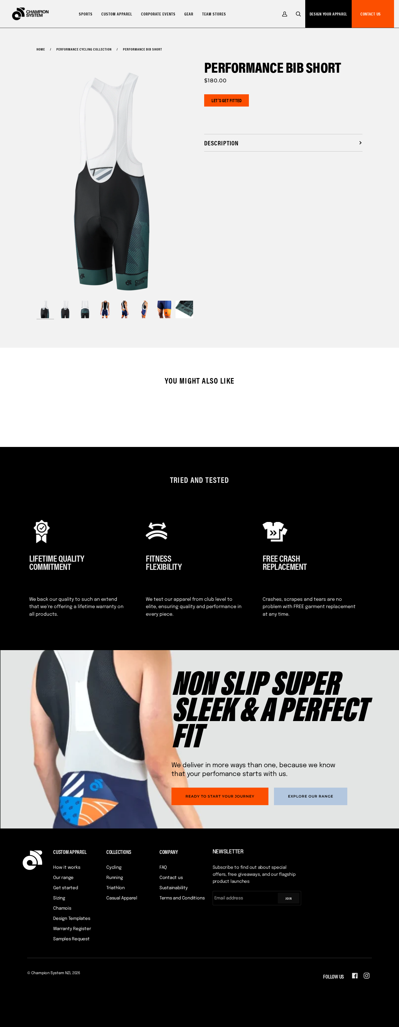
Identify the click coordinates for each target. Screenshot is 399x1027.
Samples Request (71, 939)
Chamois (62, 908)
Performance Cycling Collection (84, 49)
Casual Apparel (121, 898)
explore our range (310, 796)
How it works (66, 867)
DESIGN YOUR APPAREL (328, 14)
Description (221, 142)
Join (288, 898)
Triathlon (115, 888)
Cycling (113, 867)
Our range (63, 877)
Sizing (59, 898)
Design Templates (71, 918)
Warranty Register (72, 929)
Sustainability (173, 888)
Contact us (171, 877)
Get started (65, 888)
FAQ (163, 867)
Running (114, 877)
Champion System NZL (51, 973)
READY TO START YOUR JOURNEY (219, 796)
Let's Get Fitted (226, 100)
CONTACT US (370, 14)
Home (41, 49)
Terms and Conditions (182, 898)
